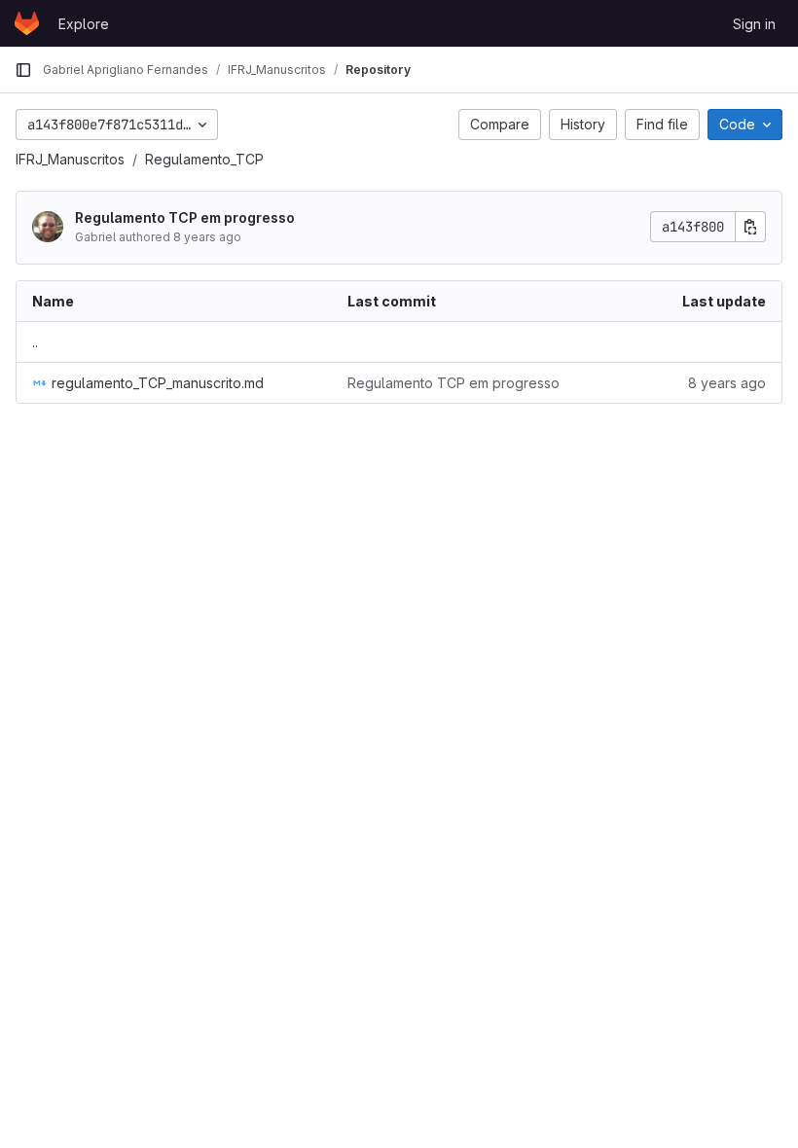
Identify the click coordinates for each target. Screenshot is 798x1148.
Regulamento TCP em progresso (185, 217)
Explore (83, 24)
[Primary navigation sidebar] (23, 70)
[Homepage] (27, 23)
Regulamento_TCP (204, 159)
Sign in (754, 24)
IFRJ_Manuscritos (70, 159)
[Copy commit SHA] (750, 226)
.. (35, 342)
